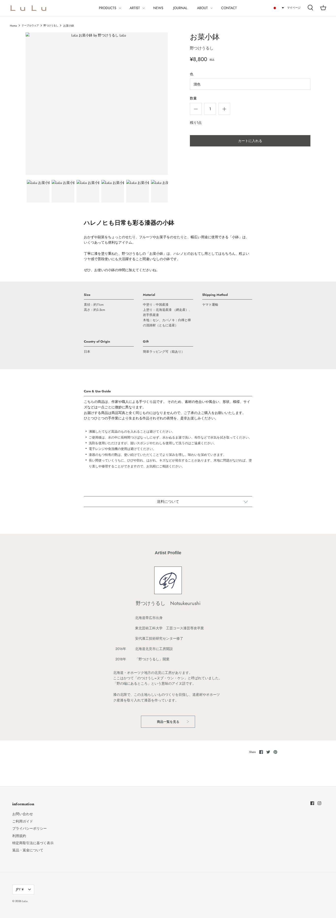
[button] (278, 7)
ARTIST (135, 7)
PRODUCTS (107, 7)
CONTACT (229, 7)
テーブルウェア (30, 25)
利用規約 (19, 835)
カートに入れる (250, 140)
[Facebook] (312, 803)
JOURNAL (180, 7)
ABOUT (202, 7)
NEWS (158, 7)
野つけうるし (51, 25)
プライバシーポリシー (29, 828)
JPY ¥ (20, 889)
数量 (193, 98)
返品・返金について (27, 850)
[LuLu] (28, 8)
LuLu (25, 901)
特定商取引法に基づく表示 (33, 842)
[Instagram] (319, 803)
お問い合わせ (22, 813)
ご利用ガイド (22, 821)
